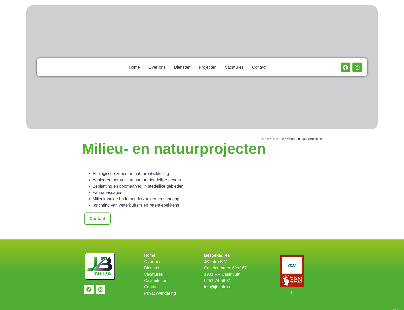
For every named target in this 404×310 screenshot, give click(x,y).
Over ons (157, 67)
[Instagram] (357, 67)
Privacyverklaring (160, 293)
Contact (259, 67)
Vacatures (234, 67)
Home (134, 67)
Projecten (208, 67)
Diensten (182, 67)
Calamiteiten (155, 280)
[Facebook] (345, 67)
